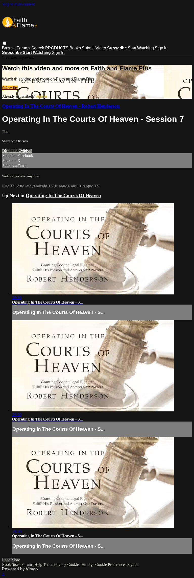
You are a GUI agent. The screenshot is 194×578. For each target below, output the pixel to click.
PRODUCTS (56, 48)
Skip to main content (18, 4)
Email (27, 151)
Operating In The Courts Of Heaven (63, 195)
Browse (9, 48)
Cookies (74, 564)
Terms (48, 564)
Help (38, 564)
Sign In (58, 52)
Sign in (161, 48)
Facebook (10, 151)
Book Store (11, 564)
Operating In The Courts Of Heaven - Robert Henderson (60, 106)
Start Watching (141, 48)
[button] (4, 43)
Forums (24, 48)
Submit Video (94, 48)
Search (38, 48)
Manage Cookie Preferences (104, 564)
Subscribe (10, 88)
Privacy (60, 564)
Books (75, 48)
